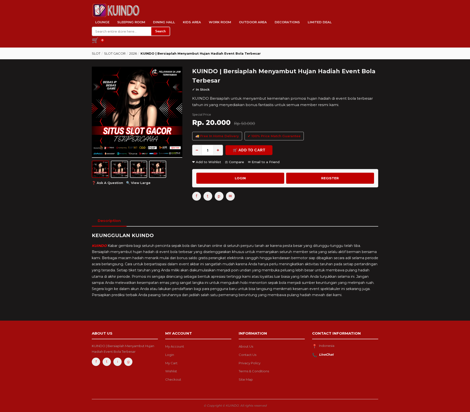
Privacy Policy (249, 363)
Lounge (102, 22)
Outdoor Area (253, 22)
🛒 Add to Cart (249, 150)
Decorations (287, 22)
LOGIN (240, 178)
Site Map (246, 379)
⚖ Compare (234, 162)
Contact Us (247, 355)
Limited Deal (320, 22)
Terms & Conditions (254, 371)
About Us (246, 346)
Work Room (220, 22)
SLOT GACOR (115, 53)
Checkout (173, 379)
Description (109, 220)
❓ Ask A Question (107, 183)
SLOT (96, 53)
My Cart (171, 363)
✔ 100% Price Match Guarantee (274, 136)
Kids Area (192, 22)
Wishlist (171, 371)
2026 (133, 53)
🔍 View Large (138, 183)
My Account (174, 346)
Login (169, 355)
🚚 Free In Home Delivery (217, 136)
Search (160, 31)
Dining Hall (164, 22)
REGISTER (330, 178)
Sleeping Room (131, 22)
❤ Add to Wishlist (206, 162)
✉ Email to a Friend (264, 162)
